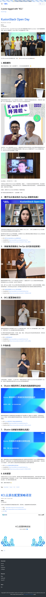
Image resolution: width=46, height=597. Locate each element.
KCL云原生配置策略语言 (16, 495)
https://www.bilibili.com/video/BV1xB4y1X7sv (18, 467)
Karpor (2, 565)
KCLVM (18, 487)
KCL (14, 487)
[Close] (45, 1)
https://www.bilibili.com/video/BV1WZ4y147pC (18, 291)
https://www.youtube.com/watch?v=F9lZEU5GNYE (20, 469)
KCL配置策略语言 (8, 337)
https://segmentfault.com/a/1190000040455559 (16, 509)
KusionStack (6, 487)
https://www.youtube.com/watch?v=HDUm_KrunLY (20, 425)
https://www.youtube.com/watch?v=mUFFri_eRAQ (20, 341)
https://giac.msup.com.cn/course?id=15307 (15, 507)
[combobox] (42, 4)
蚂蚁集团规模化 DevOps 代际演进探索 (13, 289)
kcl (4, 550)
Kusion (11, 487)
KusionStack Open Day (15, 19)
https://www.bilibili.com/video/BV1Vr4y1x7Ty (18, 423)
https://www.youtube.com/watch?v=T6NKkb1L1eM (20, 293)
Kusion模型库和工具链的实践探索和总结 (13, 421)
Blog (2, 576)
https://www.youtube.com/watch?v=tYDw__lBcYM (20, 241)
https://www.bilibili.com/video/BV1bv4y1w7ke (18, 339)
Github (30, 1)
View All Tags (3, 11)
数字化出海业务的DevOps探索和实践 (13, 238)
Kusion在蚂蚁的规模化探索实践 (11, 465)
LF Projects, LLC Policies (28, 594)
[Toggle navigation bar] (2, 4)
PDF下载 (4, 511)
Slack (2, 580)
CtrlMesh (3, 569)
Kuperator (3, 567)
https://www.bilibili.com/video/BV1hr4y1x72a (18, 240)
